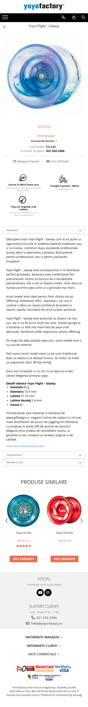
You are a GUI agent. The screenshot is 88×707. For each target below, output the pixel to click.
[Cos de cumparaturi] (73, 17)
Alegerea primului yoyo (32, 376)
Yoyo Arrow (23, 533)
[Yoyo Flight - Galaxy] (44, 75)
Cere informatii (59, 161)
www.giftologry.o (17, 417)
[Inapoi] (3, 27)
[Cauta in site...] (83, 17)
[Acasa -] (44, 6)
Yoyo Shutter (64, 533)
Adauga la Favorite (28, 161)
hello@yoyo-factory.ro (46, 623)
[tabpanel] (44, 75)
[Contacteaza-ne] (63, 17)
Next (81, 79)
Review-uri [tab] (14, 462)
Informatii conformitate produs (25, 446)
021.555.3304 (46, 618)
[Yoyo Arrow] (23, 510)
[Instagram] (48, 592)
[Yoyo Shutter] (64, 510)
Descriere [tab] (12, 230)
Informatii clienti (42, 646)
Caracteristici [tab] (14, 455)
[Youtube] (40, 592)
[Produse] (5, 18)
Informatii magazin (42, 637)
